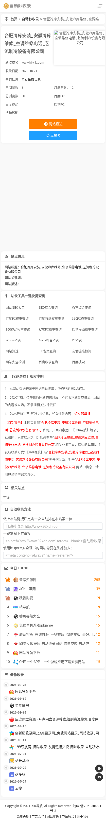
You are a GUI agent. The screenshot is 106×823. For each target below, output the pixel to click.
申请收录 (68, 816)
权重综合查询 (81, 307)
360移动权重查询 (18, 329)
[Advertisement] (53, 197)
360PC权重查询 (83, 318)
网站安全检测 (15, 362)
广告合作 (38, 816)
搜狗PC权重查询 (50, 329)
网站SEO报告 (15, 307)
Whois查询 (13, 340)
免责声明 (23, 816)
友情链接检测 (81, 351)
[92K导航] (17, 6)
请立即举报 (82, 414)
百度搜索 (78, 362)
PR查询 (77, 340)
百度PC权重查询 (17, 318)
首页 (14, 19)
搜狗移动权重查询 (85, 329)
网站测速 (12, 351)
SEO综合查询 (48, 307)
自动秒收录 (30, 19)
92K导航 (37, 806)
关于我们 (83, 816)
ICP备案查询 (47, 351)
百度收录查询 (48, 362)
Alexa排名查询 (49, 340)
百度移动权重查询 (51, 318)
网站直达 (55, 124)
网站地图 (53, 816)
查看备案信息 (31, 79)
